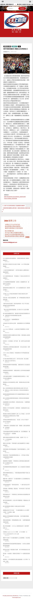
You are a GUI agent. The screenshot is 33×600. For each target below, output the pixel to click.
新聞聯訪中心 (6, 51)
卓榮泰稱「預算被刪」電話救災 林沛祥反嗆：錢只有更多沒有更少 (16, 489)
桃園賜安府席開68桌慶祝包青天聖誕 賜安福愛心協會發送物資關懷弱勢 (16, 336)
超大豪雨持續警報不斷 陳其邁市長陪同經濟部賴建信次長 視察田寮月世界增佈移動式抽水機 (16, 314)
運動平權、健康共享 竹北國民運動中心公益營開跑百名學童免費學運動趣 (16, 479)
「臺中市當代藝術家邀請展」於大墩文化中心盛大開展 (16, 309)
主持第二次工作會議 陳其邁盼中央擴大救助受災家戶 (15, 293)
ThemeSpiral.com (16, 597)
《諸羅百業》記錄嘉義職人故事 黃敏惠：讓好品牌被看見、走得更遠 (16, 426)
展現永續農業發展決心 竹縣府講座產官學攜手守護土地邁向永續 (16, 473)
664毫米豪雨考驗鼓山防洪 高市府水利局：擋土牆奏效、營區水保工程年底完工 (15, 359)
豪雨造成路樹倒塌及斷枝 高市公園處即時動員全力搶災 (16, 394)
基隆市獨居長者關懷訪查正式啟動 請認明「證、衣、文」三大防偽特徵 (16, 438)
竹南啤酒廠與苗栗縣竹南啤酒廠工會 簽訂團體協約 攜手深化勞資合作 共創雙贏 (16, 432)
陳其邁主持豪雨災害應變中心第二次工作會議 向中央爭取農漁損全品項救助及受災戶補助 (16, 414)
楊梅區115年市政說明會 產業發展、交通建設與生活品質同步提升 (16, 409)
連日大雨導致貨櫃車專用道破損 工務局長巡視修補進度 (16, 398)
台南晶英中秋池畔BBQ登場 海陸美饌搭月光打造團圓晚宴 (16, 324)
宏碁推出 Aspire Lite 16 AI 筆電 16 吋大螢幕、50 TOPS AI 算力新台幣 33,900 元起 (15, 533)
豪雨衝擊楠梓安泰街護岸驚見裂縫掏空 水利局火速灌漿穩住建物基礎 (16, 544)
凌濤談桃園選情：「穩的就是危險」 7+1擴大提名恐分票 (16, 484)
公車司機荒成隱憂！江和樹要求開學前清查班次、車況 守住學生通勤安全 (16, 377)
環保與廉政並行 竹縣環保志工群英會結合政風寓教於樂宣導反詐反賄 (16, 495)
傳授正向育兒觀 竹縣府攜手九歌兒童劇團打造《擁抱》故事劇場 (16, 444)
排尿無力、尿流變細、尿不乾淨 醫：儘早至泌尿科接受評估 (16, 342)
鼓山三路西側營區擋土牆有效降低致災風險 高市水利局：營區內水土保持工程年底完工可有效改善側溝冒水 (16, 389)
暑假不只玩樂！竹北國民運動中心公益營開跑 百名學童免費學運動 (16, 538)
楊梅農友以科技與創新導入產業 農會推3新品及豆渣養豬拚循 (16, 383)
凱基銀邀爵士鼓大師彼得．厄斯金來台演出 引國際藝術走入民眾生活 (16, 403)
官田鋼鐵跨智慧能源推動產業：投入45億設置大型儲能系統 (16, 467)
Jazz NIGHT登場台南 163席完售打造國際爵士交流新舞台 (16, 330)
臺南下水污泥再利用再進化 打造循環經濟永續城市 (14, 205)
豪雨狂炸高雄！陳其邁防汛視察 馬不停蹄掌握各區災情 (16, 549)
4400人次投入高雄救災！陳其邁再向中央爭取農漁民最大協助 (16, 353)
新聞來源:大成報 (7, 46)
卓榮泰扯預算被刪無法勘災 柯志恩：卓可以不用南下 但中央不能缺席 (16, 420)
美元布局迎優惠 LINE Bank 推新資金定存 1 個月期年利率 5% (16, 527)
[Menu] (2, 1)
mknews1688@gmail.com (10, 242)
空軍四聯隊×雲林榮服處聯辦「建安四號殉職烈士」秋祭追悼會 (16, 450)
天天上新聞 (16, 29)
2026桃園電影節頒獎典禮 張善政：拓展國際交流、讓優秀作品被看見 (16, 283)
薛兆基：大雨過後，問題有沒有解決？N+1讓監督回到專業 (16, 554)
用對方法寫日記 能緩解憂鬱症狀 (11, 319)
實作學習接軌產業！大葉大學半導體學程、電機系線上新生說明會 (16, 501)
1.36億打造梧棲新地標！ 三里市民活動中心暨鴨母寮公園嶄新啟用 (16, 271)
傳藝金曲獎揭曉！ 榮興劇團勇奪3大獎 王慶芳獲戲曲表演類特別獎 (16, 521)
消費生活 (14, 46)
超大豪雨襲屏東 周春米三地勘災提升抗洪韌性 (14, 506)
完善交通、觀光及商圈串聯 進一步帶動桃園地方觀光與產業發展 (16, 298)
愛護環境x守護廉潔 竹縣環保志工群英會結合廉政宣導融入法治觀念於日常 (16, 462)
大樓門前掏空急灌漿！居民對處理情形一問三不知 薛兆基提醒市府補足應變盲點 (16, 304)
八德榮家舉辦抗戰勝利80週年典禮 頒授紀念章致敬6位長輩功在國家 (16, 209)
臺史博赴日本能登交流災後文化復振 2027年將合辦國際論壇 (16, 265)
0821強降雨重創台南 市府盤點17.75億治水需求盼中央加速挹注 (16, 277)
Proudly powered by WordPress (10, 595)
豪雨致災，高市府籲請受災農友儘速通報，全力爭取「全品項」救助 (16, 560)
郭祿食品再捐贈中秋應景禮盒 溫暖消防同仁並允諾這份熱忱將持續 (16, 365)
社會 (19, 46)
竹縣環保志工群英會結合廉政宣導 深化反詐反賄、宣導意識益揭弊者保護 (16, 348)
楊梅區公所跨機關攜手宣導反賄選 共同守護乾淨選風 (16, 516)
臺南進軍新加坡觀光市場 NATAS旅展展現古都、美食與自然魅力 (16, 288)
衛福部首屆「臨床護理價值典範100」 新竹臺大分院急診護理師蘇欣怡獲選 (16, 456)
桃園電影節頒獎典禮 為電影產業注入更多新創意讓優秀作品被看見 (16, 371)
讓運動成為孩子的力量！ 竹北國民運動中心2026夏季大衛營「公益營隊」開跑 (16, 511)
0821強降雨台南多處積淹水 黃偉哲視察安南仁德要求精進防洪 (16, 259)
